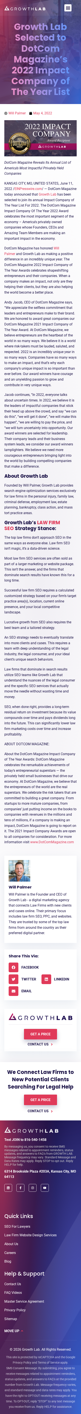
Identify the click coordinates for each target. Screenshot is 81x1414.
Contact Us (12, 1284)
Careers (10, 1253)
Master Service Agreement (24, 1301)
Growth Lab (47, 194)
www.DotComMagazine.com (52, 842)
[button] (67, 7)
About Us (11, 1244)
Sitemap (10, 1319)
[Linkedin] (8, 1188)
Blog (7, 1261)
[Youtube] (45, 1188)
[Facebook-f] (20, 1188)
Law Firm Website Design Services (30, 1235)
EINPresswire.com (28, 189)
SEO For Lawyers (17, 1226)
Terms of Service (49, 1362)
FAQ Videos (13, 1293)
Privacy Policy (15, 1310)
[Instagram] (33, 1188)
